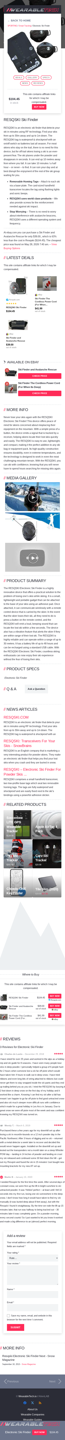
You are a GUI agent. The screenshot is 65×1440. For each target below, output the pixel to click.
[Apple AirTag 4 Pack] (46, 812)
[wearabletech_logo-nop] (32, 10)
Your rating (13, 1252)
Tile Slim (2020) (46, 889)
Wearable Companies (32, 1414)
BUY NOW (39, 107)
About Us (32, 1409)
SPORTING (12, 26)
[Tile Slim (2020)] (46, 870)
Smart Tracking (25, 26)
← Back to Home (19, 20)
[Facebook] (25, 1403)
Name (11, 1289)
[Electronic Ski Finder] (33, 32)
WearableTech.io (27, 1396)
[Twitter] (32, 1403)
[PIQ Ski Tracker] (18, 841)
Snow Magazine (29, 1364)
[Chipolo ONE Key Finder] (18, 870)
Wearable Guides (32, 1419)
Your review (13, 1263)
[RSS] (40, 1403)
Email (10, 1302)
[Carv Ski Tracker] (46, 841)
